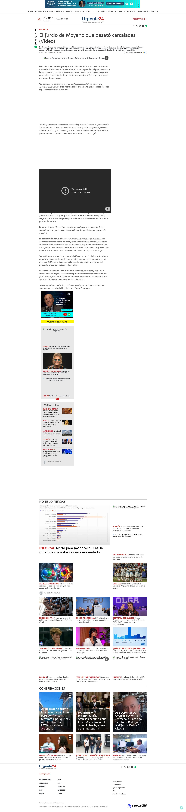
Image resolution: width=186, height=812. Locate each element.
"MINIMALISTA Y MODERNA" (51, 648)
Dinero (111, 11)
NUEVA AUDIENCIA (121, 554)
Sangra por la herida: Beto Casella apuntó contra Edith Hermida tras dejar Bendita (93, 679)
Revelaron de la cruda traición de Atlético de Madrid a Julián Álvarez (129, 678)
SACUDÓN (47, 439)
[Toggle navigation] (40, 19)
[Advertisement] (74, 106)
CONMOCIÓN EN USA (48, 755)
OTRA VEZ (117, 583)
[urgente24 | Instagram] (140, 26)
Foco (95, 11)
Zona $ (121, 11)
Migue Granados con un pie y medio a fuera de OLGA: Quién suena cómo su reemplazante (128, 621)
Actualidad (48, 11)
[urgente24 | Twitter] (137, 26)
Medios (69, 11)
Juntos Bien (143, 11)
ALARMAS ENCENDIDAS (49, 583)
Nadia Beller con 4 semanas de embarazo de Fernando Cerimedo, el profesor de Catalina (129, 757)
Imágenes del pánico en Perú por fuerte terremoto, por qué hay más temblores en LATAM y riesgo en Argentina (55, 720)
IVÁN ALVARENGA (55, 462)
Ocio (88, 11)
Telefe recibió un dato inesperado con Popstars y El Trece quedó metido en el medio (56, 585)
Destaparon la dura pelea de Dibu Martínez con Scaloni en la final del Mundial (51, 454)
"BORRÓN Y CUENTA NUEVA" (88, 677)
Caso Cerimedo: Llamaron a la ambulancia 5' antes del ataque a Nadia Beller (92, 758)
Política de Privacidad (58, 803)
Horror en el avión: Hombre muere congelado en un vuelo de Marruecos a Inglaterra (128, 528)
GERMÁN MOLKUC (53, 593)
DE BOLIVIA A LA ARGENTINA (125, 714)
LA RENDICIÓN (48, 431)
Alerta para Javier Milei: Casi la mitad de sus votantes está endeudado (71, 550)
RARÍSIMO (117, 755)
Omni (103, 11)
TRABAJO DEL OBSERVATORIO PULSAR (129, 648)
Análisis (79, 11)
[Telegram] (35, 40)
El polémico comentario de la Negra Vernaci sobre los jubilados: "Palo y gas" (92, 650)
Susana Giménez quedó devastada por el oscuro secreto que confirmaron (52, 424)
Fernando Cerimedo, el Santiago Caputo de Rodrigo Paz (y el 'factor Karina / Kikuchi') (129, 722)
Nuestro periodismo (119, 794)
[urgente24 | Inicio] (144, 797)
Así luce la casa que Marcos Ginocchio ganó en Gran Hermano (55, 650)
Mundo (59, 11)
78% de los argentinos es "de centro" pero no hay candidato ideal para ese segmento (129, 651)
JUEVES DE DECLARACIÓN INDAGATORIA (93, 755)
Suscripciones (117, 782)
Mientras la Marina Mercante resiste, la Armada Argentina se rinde (52, 433)
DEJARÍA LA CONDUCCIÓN (124, 618)
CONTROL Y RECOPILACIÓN (87, 714)
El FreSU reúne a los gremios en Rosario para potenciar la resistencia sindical (92, 620)
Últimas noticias (35, 11)
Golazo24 (131, 11)
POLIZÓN (117, 526)
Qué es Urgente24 (119, 788)
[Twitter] (35, 33)
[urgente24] (47, 768)
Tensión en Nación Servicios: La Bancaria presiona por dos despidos (128, 556)
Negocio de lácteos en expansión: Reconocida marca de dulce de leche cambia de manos (51, 413)
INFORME (47, 548)
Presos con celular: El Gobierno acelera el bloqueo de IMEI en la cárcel (55, 620)
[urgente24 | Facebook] (134, 26)
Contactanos (117, 785)
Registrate (137, 19)
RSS (114, 791)
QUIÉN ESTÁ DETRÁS (50, 409)
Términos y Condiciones (45, 803)
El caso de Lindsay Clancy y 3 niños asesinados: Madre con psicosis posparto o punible (55, 757)
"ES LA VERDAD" (49, 449)
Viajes (154, 11)
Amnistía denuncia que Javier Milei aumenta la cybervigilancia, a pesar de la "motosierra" (92, 724)
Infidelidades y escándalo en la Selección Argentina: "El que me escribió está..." (129, 585)
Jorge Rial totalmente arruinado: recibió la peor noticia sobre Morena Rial (50, 442)
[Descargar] (35, 43)
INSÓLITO (117, 677)
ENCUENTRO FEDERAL (85, 618)
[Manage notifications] (181, 807)
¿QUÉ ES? (46, 421)
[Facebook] (35, 30)
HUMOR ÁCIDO (82, 648)
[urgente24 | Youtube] (143, 26)
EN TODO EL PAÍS (46, 618)
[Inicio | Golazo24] (146, 26)
